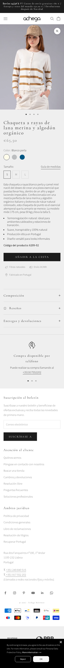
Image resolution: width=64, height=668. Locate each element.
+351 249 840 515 (16, 570)
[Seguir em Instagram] (14, 593)
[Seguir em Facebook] (5, 593)
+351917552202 (32, 372)
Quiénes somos (12, 458)
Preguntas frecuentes (16, 490)
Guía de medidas (50, 167)
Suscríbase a (20, 436)
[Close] (61, 642)
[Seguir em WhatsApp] (51, 593)
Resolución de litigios (16, 535)
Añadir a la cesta (32, 257)
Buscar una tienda (14, 471)
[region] (32, 358)
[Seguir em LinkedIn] (42, 593)
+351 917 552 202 (16, 575)
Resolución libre (13, 484)
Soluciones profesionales (18, 497)
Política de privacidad (16, 516)
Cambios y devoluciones (18, 477)
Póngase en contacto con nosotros (24, 464)
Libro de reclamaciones (17, 529)
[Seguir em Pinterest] (24, 593)
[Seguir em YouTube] (33, 593)
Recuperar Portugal (15, 542)
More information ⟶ (31, 652)
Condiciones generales (17, 522)
